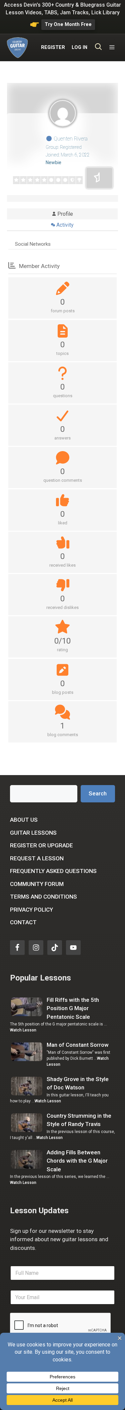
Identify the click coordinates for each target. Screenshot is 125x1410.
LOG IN (79, 47)
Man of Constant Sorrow (78, 1044)
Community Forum (37, 884)
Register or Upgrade (41, 845)
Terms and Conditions (43, 896)
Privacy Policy (31, 909)
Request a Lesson (37, 858)
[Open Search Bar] (98, 48)
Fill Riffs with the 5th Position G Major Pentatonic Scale (73, 1008)
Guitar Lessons (33, 832)
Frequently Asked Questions (53, 871)
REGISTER (53, 47)
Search (98, 793)
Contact (23, 922)
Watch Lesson (23, 1030)
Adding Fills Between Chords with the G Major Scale (77, 1161)
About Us (24, 819)
